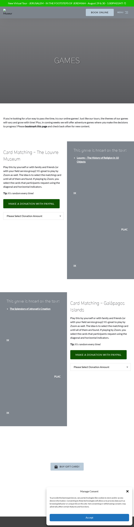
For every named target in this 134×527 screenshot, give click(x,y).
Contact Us (99, 484)
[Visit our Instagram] (13, 498)
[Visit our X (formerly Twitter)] (35, 498)
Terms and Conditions (105, 480)
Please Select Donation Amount (24, 215)
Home (96, 464)
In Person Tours (101, 468)
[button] (127, 491)
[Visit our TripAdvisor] (28, 498)
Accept (89, 517)
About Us (98, 476)
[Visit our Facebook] (6, 498)
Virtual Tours (100, 472)
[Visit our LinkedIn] (20, 498)
